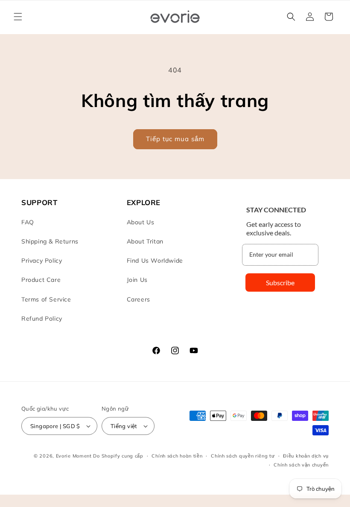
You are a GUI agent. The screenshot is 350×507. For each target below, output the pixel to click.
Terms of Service (46, 299)
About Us (141, 222)
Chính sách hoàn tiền (177, 456)
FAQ (27, 222)
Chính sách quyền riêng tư (243, 456)
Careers (138, 299)
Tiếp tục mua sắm (175, 139)
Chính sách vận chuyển (301, 465)
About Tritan (145, 241)
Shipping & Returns (50, 241)
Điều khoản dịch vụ (306, 456)
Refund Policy (41, 318)
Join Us (137, 280)
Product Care (41, 280)
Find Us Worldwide (155, 260)
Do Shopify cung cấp (118, 456)
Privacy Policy (41, 260)
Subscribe (280, 282)
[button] (18, 16)
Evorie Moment (74, 456)
